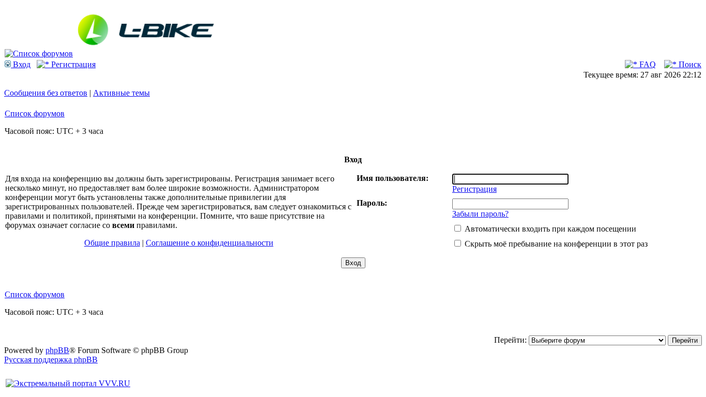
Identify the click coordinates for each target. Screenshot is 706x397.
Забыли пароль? (480, 213)
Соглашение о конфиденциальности (209, 242)
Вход (20, 64)
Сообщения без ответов (45, 92)
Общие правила (112, 242)
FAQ (646, 64)
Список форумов (35, 113)
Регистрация (72, 64)
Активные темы (121, 92)
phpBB (57, 350)
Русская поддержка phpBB (51, 359)
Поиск (689, 64)
